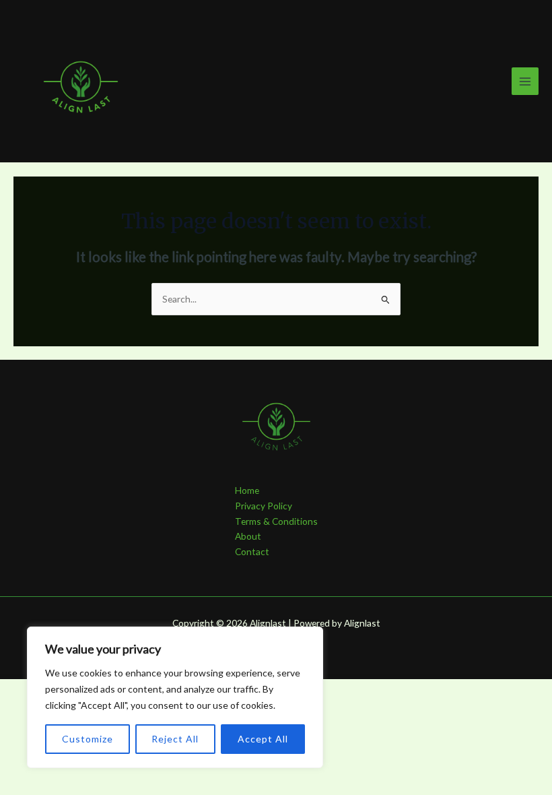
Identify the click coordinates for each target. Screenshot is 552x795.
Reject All (175, 738)
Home (247, 490)
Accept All (263, 738)
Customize (87, 738)
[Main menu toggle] (525, 81)
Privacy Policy (263, 505)
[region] (175, 697)
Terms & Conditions (276, 521)
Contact (252, 551)
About (248, 536)
